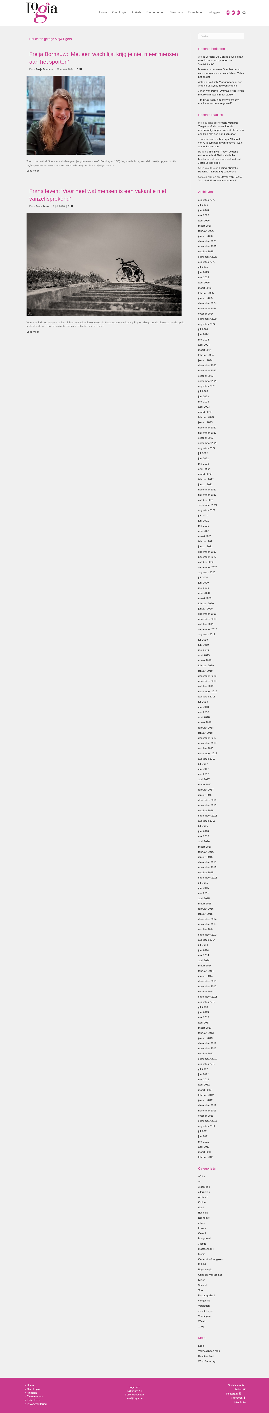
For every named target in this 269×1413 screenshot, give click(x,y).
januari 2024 (205, 360)
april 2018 (204, 717)
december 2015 (207, 862)
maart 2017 (205, 784)
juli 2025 (203, 267)
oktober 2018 (206, 686)
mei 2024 (203, 339)
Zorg (201, 1326)
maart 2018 (205, 722)
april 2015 (204, 898)
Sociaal (202, 1285)
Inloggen (214, 12)
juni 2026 (203, 210)
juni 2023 (203, 396)
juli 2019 (203, 639)
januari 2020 (205, 608)
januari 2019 (205, 670)
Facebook (236, 1397)
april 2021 (204, 531)
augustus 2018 (206, 696)
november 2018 (207, 681)
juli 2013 (203, 1007)
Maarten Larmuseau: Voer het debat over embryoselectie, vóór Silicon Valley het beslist (221, 73)
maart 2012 (205, 1089)
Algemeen (204, 1186)
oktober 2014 (206, 929)
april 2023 (204, 406)
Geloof (202, 1233)
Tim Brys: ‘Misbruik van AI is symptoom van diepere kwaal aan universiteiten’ (220, 143)
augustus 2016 (206, 820)
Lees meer (33, 170)
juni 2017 (203, 768)
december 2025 (207, 241)
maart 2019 (205, 660)
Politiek (202, 1264)
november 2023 (207, 370)
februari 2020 (206, 603)
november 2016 (207, 805)
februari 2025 (206, 292)
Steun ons (176, 12)
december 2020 (207, 551)
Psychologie (205, 1269)
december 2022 (207, 427)
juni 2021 (203, 520)
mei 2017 (203, 774)
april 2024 (204, 344)
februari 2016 (206, 851)
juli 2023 (203, 391)
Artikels (136, 12)
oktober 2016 (206, 810)
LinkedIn (237, 1402)
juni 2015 (203, 888)
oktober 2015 (206, 872)
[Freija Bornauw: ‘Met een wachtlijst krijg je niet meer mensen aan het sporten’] (66, 115)
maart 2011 (204, 1151)
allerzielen (204, 1191)
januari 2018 (205, 732)
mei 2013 (203, 1017)
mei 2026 (203, 215)
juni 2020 (203, 582)
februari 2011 (206, 1157)
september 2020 (207, 567)
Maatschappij (206, 1248)
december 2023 (207, 365)
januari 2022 (205, 484)
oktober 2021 (206, 499)
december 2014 (207, 919)
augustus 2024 (206, 324)
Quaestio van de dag (210, 1274)
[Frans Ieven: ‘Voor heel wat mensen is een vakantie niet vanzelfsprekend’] (104, 264)
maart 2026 (205, 225)
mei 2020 (203, 587)
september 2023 (207, 380)
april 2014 (204, 960)
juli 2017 (203, 763)
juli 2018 (203, 701)
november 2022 (207, 432)
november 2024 (207, 308)
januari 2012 (205, 1100)
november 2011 (207, 1110)
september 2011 (207, 1120)
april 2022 (204, 468)
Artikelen (203, 1197)
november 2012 (207, 1048)
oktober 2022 (206, 437)
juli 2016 (203, 825)
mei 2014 (203, 955)
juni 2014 (203, 950)
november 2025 (207, 246)
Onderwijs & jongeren (210, 1259)
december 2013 (207, 981)
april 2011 (204, 1146)
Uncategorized (206, 1295)
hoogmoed (204, 1238)
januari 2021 (205, 546)
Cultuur (202, 1202)
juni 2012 (203, 1074)
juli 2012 (203, 1069)
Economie (204, 1217)
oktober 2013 (206, 991)
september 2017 (207, 753)
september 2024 (207, 318)
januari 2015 (205, 913)
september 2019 (207, 629)
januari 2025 (205, 298)
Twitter (238, 1389)
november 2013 (207, 986)
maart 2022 (205, 474)
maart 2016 (205, 846)
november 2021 (207, 494)
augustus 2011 (206, 1126)
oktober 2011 (205, 1115)
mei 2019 (203, 649)
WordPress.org (207, 1361)
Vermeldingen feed (209, 1350)
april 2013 (204, 1022)
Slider (201, 1279)
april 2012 (204, 1084)
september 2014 (207, 934)
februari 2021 (206, 541)
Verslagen (204, 1305)
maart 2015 (205, 903)
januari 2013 (205, 1038)
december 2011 (207, 1105)
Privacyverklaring (37, 1403)
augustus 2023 (206, 386)
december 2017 (207, 737)
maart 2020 (205, 598)
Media (201, 1253)
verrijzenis (204, 1300)
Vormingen (204, 1316)
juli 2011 (203, 1131)
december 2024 (207, 303)
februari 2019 (206, 665)
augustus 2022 (206, 448)
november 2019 (207, 619)
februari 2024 (206, 354)
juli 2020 (203, 577)
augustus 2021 (206, 510)
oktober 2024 (206, 313)
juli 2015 (203, 882)
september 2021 (207, 505)
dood (201, 1207)
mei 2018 (203, 712)
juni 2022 (203, 458)
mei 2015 (203, 893)
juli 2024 (203, 329)
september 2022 (207, 442)
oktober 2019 (206, 624)
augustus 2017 (206, 758)
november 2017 (207, 743)
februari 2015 (206, 908)
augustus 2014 (206, 939)
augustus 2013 (206, 1001)
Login (201, 1345)
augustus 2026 (206, 199)
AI (199, 1181)
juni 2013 (203, 1012)
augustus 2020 (206, 572)
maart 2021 (205, 536)
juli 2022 (203, 453)
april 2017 (204, 779)
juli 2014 (203, 944)
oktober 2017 (206, 748)
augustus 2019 (206, 634)
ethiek (201, 1223)
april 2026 (204, 220)
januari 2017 (205, 794)
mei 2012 (203, 1079)
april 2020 (204, 593)
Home (103, 12)
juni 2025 (203, 272)
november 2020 (207, 556)
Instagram (232, 1393)
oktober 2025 (206, 251)
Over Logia (119, 12)
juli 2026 (203, 205)
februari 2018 (206, 727)
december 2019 (207, 613)
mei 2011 (203, 1141)
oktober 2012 (206, 1053)
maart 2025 (205, 287)
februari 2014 (206, 970)
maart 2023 (205, 412)
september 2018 (207, 691)
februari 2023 (206, 417)
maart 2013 (205, 1027)
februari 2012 (206, 1095)
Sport (201, 1290)
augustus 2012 (206, 1063)
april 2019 (204, 655)
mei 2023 (203, 401)
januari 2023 (205, 422)
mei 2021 (203, 525)
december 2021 (207, 489)
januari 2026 (205, 236)
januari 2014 (205, 975)
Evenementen (155, 12)
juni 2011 (203, 1136)
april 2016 (204, 841)
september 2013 (207, 996)
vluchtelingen (205, 1310)
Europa (202, 1228)
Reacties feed (206, 1356)
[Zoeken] (242, 13)
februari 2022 (206, 479)
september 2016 (207, 815)
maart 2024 (205, 349)
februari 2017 (206, 789)
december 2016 (207, 800)
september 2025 (207, 256)
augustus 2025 (206, 261)
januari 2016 (205, 856)
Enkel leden (195, 12)
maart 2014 (205, 965)
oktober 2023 (206, 375)
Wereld (202, 1321)
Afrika (201, 1176)
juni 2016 (203, 831)
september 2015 (207, 877)
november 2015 (207, 867)
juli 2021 (203, 515)
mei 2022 (203, 463)
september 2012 (207, 1058)
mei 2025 (203, 277)
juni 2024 (203, 334)
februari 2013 (206, 1032)
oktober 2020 (206, 561)
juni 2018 (203, 706)
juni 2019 (203, 644)
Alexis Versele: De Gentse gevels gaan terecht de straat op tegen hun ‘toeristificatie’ (220, 60)
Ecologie (203, 1212)
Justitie (202, 1243)
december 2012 (207, 1043)
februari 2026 (206, 230)
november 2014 (207, 924)
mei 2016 (203, 836)
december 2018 (207, 675)
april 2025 (204, 282)
